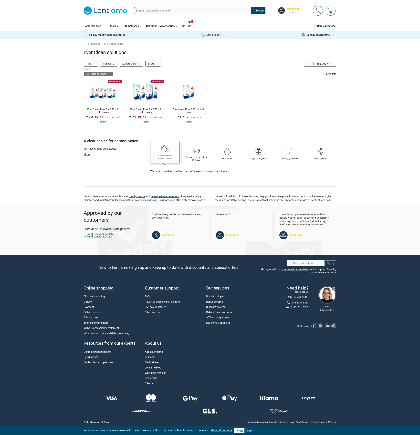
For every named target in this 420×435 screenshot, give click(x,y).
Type (89, 63)
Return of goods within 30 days (162, 301)
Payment (89, 307)
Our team (150, 357)
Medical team (152, 362)
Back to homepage (92, 422)
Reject (250, 430)
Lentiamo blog (153, 367)
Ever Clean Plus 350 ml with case (188, 111)
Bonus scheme (214, 301)
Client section (152, 312)
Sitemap (149, 383)
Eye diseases (91, 357)
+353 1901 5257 (299, 302)
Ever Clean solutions (96, 73)
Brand (151, 63)
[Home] (85, 44)
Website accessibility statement (101, 328)
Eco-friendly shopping (218, 322)
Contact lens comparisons (98, 362)
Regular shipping (215, 296)
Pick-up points (92, 312)
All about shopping (94, 296)
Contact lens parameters (97, 352)
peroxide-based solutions (165, 196)
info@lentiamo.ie (299, 306)
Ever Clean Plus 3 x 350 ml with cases (102, 111)
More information (221, 430)
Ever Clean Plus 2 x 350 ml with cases (145, 111)
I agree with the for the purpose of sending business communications (300, 271)
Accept (239, 430)
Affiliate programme (217, 317)
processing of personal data (295, 269)
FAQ (147, 296)
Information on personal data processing (106, 333)
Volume (107, 63)
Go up (106, 422)
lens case (326, 200)
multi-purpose (137, 196)
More (87, 154)
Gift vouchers (91, 317)
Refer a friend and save (219, 312)
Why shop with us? (155, 373)
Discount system (215, 307)
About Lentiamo (154, 352)
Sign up (331, 263)
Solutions (95, 43)
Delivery (88, 301)
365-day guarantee (155, 307)
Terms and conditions (96, 322)
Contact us (151, 378)
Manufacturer (129, 63)
